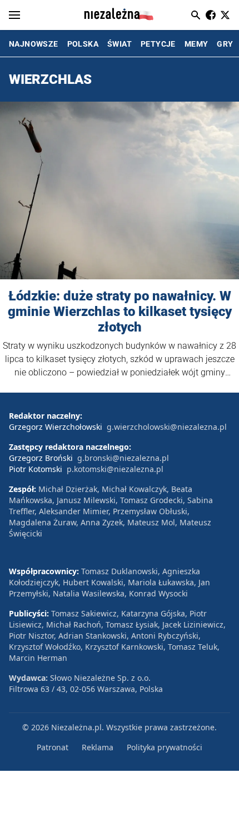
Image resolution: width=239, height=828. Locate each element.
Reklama (97, 747)
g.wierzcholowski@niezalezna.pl (167, 426)
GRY (225, 43)
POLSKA (82, 43)
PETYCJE (158, 43)
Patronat (52, 747)
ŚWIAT (119, 43)
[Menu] (14, 15)
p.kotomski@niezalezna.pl (115, 469)
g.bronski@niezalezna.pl (123, 458)
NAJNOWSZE (33, 43)
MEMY (196, 43)
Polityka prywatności (164, 747)
